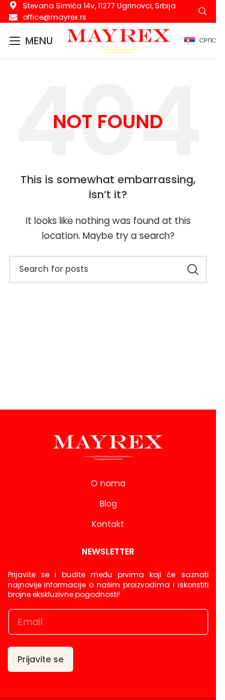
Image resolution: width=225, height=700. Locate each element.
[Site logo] (118, 40)
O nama (108, 483)
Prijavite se (40, 659)
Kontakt (108, 524)
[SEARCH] (193, 269)
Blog (108, 504)
